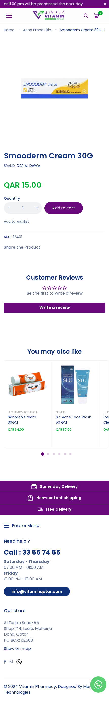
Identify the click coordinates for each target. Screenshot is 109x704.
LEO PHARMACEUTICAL (23, 412)
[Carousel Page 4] (59, 454)
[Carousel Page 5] (65, 454)
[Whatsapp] (19, 662)
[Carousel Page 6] (70, 454)
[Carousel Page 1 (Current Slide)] (42, 454)
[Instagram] (11, 662)
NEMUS (61, 412)
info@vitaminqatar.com (37, 591)
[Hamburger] (11, 16)
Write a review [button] (54, 307)
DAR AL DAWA (28, 165)
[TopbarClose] (105, 4)
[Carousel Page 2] (48, 454)
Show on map (17, 648)
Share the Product (22, 247)
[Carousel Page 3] (53, 454)
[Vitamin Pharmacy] (48, 15)
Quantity (12, 198)
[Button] (86, 15)
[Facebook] (5, 662)
